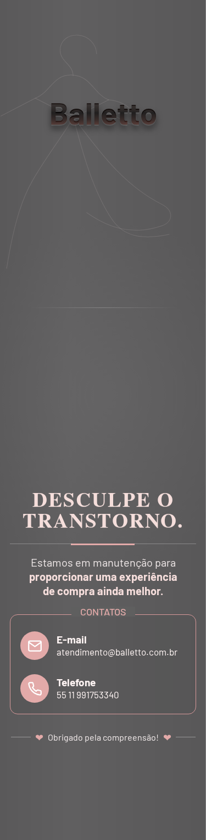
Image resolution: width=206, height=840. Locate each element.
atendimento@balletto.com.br (117, 651)
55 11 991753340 (88, 694)
